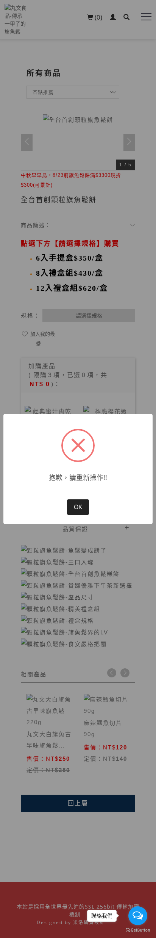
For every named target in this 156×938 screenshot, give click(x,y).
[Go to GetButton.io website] (138, 930)
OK (78, 507)
